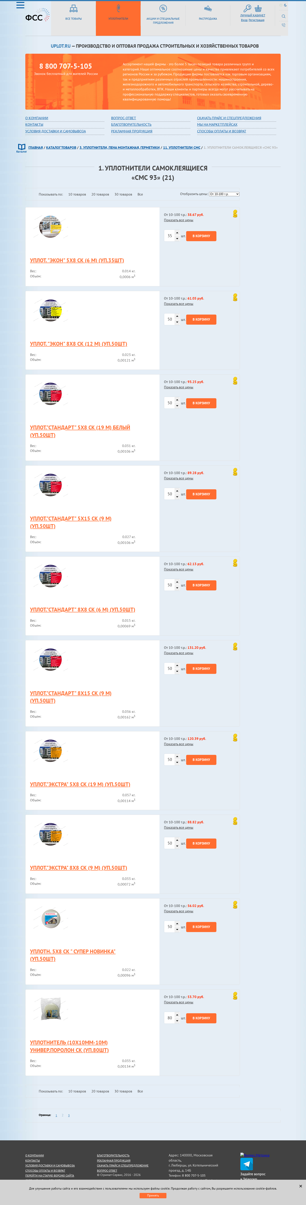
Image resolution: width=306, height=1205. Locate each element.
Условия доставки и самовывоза (55, 131)
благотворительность (131, 124)
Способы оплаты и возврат (221, 131)
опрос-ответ (124, 118)
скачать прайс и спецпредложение (123, 1165)
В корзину (201, 236)
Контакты (34, 124)
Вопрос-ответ (107, 1171)
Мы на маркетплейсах (217, 124)
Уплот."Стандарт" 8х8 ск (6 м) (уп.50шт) (82, 609)
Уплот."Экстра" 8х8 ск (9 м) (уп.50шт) (78, 867)
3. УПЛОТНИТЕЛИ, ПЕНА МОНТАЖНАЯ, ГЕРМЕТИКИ (120, 147)
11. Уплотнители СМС (181, 147)
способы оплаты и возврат (45, 1171)
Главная (35, 147)
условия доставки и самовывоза (50, 1165)
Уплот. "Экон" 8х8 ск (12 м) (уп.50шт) (78, 343)
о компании (34, 1155)
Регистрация (256, 20)
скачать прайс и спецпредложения (229, 118)
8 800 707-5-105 (65, 66)
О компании (36, 118)
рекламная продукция (131, 131)
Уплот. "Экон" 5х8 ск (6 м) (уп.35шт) (77, 260)
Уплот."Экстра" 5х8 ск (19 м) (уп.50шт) (80, 784)
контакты (32, 1160)
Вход (244, 20)
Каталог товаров (61, 147)
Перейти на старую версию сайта (49, 1175)
